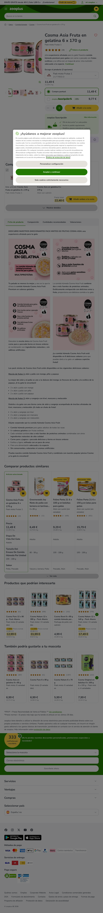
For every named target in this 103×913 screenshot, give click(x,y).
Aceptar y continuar (51, 172)
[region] (51, 157)
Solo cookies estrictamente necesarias (51, 180)
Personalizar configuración (51, 164)
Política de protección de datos (58, 157)
